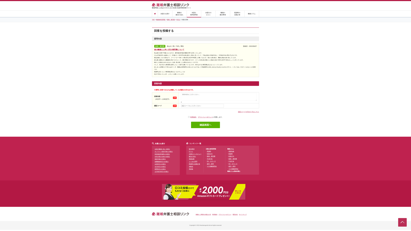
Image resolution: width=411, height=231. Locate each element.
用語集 (191, 169)
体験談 (191, 166)
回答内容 (157, 96)
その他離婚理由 (212, 166)
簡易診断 (191, 159)
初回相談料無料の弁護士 (162, 154)
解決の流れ (192, 156)
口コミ (191, 151)
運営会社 (235, 214)
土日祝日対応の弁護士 (162, 171)
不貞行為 (209, 159)
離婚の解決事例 (223, 14)
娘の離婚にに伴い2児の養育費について (169, 49)
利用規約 (193, 117)
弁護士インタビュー (195, 154)
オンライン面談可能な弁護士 (164, 151)
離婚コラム (251, 14)
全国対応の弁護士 (160, 164)
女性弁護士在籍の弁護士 (162, 156)
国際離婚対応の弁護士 (162, 161)
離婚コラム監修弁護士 (233, 171)
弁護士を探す (165, 14)
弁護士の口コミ (208, 14)
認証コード (158, 106)
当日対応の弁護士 (160, 166)
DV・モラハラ (211, 161)
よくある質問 (193, 161)
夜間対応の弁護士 (160, 169)
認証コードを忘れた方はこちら (248, 112)
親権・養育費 (211, 156)
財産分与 (209, 154)
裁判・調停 (210, 164)
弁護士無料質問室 (194, 14)
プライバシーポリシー (205, 117)
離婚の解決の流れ (179, 14)
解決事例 (191, 149)
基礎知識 (231, 151)
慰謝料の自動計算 (237, 14)
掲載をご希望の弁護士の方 (203, 214)
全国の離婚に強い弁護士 (162, 149)
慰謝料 (209, 151)
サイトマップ (243, 214)
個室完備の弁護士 (160, 159)
